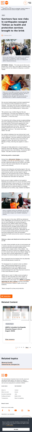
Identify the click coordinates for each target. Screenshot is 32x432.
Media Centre (18, 396)
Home (2, 7)
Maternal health (7, 362)
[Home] (5, 2)
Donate (16, 392)
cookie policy (9, 424)
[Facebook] (2, 410)
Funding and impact (5, 396)
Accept (16, 429)
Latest (6, 7)
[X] (9, 410)
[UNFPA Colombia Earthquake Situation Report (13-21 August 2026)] (16, 313)
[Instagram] (22, 410)
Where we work (5, 392)
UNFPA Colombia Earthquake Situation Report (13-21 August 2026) (15, 329)
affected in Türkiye (14, 159)
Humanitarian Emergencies (10, 364)
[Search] (25, 3)
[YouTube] (15, 410)
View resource (10, 339)
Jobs (16, 394)
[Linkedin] (28, 410)
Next (27, 347)
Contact (16, 390)
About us (3, 390)
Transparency (4, 398)
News (10, 7)
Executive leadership (6, 394)
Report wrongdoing (19, 398)
